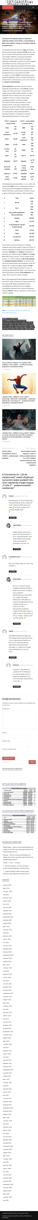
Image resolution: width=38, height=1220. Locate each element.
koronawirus (24, 324)
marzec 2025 (7, 939)
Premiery (31, 325)
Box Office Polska (18, 20)
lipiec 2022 (6, 1041)
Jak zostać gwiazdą (8, 324)
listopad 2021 (7, 1067)
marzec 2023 (7, 1016)
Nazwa (4, 733)
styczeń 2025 (7, 946)
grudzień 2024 (7, 949)
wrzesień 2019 (7, 1149)
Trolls (18, 329)
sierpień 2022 (7, 1038)
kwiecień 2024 (7, 974)
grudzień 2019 (7, 1140)
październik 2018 (8, 1184)
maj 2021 (5, 1086)
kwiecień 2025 (7, 936)
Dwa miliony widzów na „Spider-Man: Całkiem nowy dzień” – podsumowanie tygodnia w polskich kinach (17, 364)
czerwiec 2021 (7, 1083)
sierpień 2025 (7, 923)
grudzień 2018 (7, 1178)
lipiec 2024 (6, 965)
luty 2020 (6, 1133)
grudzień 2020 (7, 1102)
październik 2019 (8, 1146)
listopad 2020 (7, 1105)
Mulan (31, 324)
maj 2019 (5, 1162)
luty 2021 (6, 1095)
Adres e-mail (6, 741)
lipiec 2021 (6, 1079)
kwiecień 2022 (7, 1051)
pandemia (10, 325)
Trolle (8, 329)
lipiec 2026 (6, 888)
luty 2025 (6, 942)
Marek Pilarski (18, 31)
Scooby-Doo (10, 327)
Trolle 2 (13, 329)
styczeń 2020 (7, 1137)
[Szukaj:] (19, 762)
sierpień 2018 (7, 1191)
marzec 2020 (7, 1130)
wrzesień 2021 (7, 1073)
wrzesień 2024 (7, 958)
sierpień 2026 (7, 885)
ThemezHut (5, 1218)
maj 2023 (6, 1009)
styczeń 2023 (7, 1022)
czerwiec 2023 (7, 1006)
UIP (33, 329)
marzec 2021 (7, 1092)
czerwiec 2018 (7, 1197)
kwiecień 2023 (7, 1013)
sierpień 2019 (7, 1153)
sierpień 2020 (7, 1114)
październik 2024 (8, 955)
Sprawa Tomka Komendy (21, 327)
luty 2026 (6, 904)
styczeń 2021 (7, 1099)
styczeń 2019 (7, 1175)
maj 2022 (6, 1048)
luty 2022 (6, 1057)
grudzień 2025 (7, 911)
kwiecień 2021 (7, 1089)
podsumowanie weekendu (21, 325)
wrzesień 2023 (7, 997)
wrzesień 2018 (7, 1188)
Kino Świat (17, 324)
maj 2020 (6, 1124)
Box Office (11, 20)
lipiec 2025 (6, 927)
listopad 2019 (7, 1143)
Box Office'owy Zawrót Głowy (20, 1213)
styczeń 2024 (7, 984)
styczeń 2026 (7, 907)
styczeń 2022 (7, 1060)
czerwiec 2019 (7, 1159)
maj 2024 (6, 971)
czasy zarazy (22, 322)
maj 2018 (5, 1200)
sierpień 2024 (7, 962)
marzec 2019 (7, 1169)
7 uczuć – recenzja (14, 863)
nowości (5, 325)
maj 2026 (6, 895)
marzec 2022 (7, 1054)
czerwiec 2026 (7, 892)
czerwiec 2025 (7, 930)
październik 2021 (8, 1070)
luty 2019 (6, 1172)
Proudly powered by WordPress (10, 1216)
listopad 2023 (7, 990)
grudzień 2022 (7, 1025)
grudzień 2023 (7, 987)
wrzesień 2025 (7, 920)
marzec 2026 (7, 901)
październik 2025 (8, 917)
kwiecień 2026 (7, 898)
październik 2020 (8, 1108)
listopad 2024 (7, 952)
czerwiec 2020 (7, 1121)
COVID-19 (15, 322)
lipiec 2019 (6, 1156)
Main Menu (9, 7)
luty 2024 (6, 981)
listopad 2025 (7, 914)
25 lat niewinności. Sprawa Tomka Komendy (14, 320)
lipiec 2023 (6, 1003)
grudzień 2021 (7, 1063)
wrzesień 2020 (7, 1111)
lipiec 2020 (6, 1118)
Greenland (30, 322)
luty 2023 (6, 1019)
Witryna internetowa (9, 749)
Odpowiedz (13, 517)
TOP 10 (4, 329)
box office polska (7, 322)
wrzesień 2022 (7, 1035)
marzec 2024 (7, 977)
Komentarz (6, 709)
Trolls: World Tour (26, 329)
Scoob (4, 327)
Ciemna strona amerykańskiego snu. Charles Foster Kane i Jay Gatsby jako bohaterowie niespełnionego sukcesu (18, 849)
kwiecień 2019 (7, 1165)
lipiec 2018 (6, 1194)
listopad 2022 (7, 1028)
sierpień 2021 (7, 1076)
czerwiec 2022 (7, 1044)
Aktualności (5, 20)
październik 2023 (8, 993)
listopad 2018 (7, 1181)
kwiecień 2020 (7, 1127)
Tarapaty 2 (31, 327)
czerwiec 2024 (7, 968)
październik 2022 (8, 1032)
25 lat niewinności (12, 318)
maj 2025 (6, 933)
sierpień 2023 (7, 1000)
